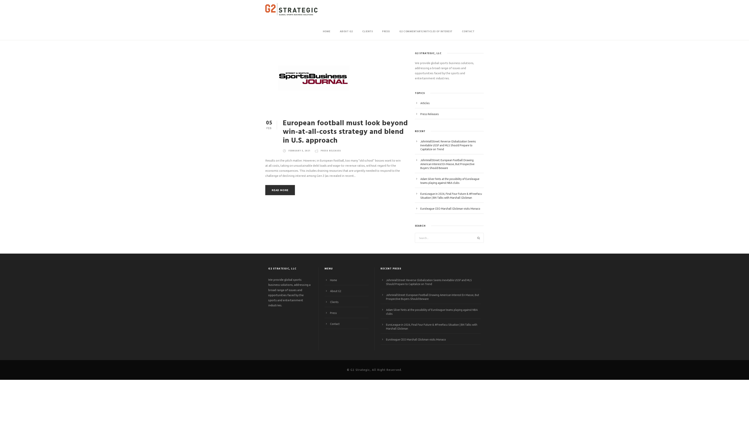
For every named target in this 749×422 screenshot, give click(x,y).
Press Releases (331, 151)
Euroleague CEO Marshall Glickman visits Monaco (450, 208)
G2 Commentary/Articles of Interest (426, 32)
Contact (468, 32)
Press (386, 32)
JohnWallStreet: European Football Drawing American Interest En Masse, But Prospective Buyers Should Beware (447, 164)
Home (326, 32)
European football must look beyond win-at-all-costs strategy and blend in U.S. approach (345, 132)
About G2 (346, 32)
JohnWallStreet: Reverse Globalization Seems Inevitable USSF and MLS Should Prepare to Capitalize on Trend (448, 145)
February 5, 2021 (299, 151)
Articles (425, 103)
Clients (367, 32)
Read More (280, 190)
